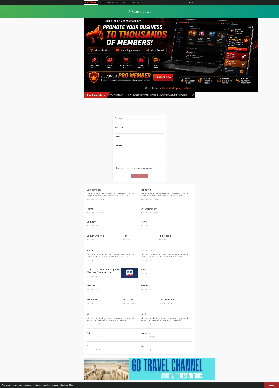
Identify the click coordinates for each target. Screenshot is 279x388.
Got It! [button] (271, 385)
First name (119, 118)
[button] (120, 2)
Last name (119, 127)
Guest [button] (192, 2)
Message (118, 145)
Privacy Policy (129, 168)
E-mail (117, 136)
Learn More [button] (68, 385)
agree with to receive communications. (134, 168)
